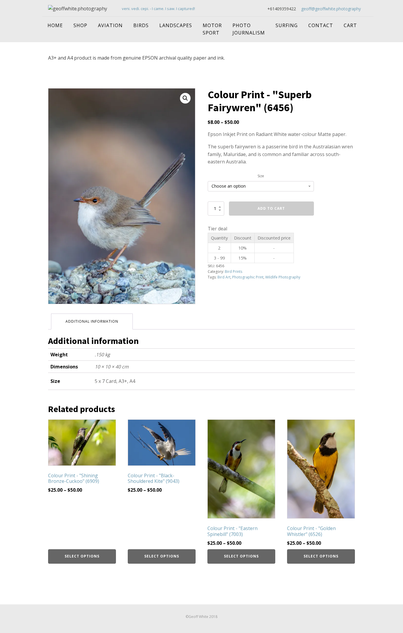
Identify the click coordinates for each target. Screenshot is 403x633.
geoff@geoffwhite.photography (331, 9)
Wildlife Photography (282, 277)
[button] (185, 98)
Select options (82, 556)
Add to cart (271, 208)
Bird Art (223, 277)
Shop (80, 25)
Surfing (287, 25)
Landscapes (175, 25)
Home (55, 25)
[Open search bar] (367, 22)
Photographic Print (247, 277)
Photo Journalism (248, 29)
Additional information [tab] (91, 321)
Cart (350, 25)
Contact (320, 25)
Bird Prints (233, 271)
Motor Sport (212, 29)
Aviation (110, 25)
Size (261, 175)
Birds (141, 25)
